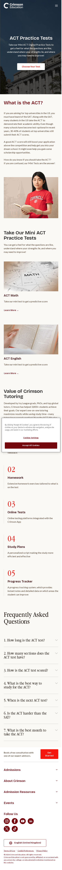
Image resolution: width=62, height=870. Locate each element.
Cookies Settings (31, 438)
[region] (31, 435)
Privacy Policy (41, 851)
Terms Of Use (9, 851)
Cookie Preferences (26, 851)
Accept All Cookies (30, 445)
